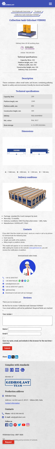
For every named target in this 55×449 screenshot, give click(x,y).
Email (5, 333)
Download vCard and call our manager (19, 293)
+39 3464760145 (12, 281)
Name (5, 329)
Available (30, 48)
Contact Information (12, 403)
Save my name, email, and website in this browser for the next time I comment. (27, 342)
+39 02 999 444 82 (17, 413)
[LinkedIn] (16, 356)
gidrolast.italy (10, 290)
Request (8, 442)
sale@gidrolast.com (18, 417)
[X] (13, 356)
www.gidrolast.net (35, 248)
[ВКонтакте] (9, 356)
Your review (8, 314)
